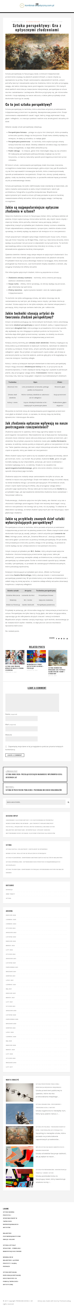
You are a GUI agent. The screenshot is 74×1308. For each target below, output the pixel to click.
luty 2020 (9, 1054)
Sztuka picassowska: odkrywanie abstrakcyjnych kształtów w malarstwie (34, 857)
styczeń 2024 (10, 928)
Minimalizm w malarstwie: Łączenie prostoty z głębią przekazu (11, 1261)
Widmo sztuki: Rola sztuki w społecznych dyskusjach (26, 853)
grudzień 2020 (11, 1010)
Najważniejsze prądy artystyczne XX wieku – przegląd (35, 666)
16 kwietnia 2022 (17, 21)
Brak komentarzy (49, 21)
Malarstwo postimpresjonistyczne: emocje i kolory (12, 1236)
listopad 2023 (11, 937)
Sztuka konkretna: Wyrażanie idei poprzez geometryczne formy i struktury (56, 671)
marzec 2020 (10, 1049)
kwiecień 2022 (11, 941)
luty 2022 (9, 950)
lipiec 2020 (10, 1032)
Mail (10, 724)
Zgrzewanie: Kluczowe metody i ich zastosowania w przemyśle (29, 820)
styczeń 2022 (10, 954)
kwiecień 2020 (11, 1045)
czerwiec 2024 (11, 924)
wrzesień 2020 (11, 1023)
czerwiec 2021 (11, 984)
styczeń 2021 (10, 1006)
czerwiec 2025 (11, 919)
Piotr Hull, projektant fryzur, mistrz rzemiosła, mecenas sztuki (30, 827)
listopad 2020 (11, 1015)
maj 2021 (9, 989)
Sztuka (60, 21)
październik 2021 (12, 967)
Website (8, 735)
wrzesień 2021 (11, 971)
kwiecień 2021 (11, 993)
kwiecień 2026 (11, 915)
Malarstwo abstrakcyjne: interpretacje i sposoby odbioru (28, 830)
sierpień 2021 (10, 976)
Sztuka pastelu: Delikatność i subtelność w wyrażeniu (27, 849)
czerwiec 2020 (11, 1036)
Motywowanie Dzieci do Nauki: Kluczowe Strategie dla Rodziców (30, 833)
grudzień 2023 (11, 932)
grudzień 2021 (11, 958)
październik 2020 (12, 1019)
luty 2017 (9, 1067)
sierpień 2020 (10, 1028)
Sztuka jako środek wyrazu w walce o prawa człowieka (14, 668)
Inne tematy (10, 894)
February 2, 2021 (11, 672)
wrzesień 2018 (11, 1062)
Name (11, 714)
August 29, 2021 (32, 670)
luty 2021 (9, 1002)
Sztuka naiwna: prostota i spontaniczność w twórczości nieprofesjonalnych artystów (10, 1219)
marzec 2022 (10, 945)
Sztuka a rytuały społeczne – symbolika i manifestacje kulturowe (12, 1248)
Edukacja (9, 889)
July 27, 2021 (52, 675)
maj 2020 (9, 1041)
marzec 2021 (10, 997)
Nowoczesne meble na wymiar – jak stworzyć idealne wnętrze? (29, 823)
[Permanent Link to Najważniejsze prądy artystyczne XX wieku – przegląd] (36, 662)
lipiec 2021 (10, 980)
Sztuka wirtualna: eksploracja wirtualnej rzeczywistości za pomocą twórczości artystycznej (12, 1278)
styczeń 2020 (10, 1058)
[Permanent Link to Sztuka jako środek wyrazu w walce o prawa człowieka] (14, 664)
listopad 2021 (11, 963)
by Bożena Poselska (33, 21)
